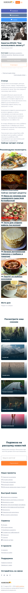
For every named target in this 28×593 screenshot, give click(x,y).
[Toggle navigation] (21, 2)
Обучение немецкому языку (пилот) (14, 487)
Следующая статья (19, 75)
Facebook (14, 10)
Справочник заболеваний (11, 532)
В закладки (14, 65)
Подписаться (14, 463)
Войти (17, 2)
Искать (5, 525)
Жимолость (6, 510)
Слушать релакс (7, 479)
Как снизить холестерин (10, 515)
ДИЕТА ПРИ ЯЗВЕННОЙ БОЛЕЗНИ (13, 507)
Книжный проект (8, 484)
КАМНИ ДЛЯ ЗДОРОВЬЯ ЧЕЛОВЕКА (13, 505)
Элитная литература (9, 482)
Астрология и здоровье (9, 497)
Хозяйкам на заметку (9, 530)
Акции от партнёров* (14, 60)
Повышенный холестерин (10, 512)
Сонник (5, 537)
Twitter (14, 19)
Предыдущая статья (9, 73)
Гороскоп (6, 535)
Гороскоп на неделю (9, 477)
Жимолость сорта (8, 502)
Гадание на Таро (8, 540)
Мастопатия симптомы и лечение (13, 500)
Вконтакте (15, 15)
